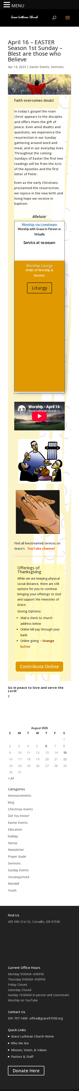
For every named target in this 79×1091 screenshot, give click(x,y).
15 (65, 752)
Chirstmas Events (20, 809)
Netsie (12, 843)
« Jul (11, 778)
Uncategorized (18, 877)
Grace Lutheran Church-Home (32, 1036)
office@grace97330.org (46, 1018)
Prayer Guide (17, 856)
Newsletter (16, 850)
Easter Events (39, 67)
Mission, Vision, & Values (29, 1050)
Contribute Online (39, 666)
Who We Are (20, 1043)
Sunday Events (18, 870)
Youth (12, 890)
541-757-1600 (18, 1018)
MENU (17, 6)
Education (15, 829)
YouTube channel (41, 548)
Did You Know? (19, 816)
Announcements (19, 795)
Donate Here (26, 1071)
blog (11, 802)
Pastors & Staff (22, 1056)
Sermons (57, 67)
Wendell (13, 883)
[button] (7, 5)
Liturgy (39, 288)
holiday (13, 836)
